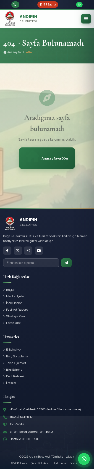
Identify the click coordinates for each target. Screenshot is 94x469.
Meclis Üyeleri (15, 296)
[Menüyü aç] (86, 19)
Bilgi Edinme (14, 369)
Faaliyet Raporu (17, 309)
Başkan (11, 290)
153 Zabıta (49, 4)
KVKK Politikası (19, 463)
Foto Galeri (13, 323)
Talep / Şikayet (16, 363)
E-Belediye (13, 349)
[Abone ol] (66, 262)
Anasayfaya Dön (55, 158)
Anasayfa (14, 52)
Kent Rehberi (15, 376)
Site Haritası (77, 463)
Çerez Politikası (40, 463)
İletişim (11, 383)
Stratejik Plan (15, 316)
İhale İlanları (14, 303)
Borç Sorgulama (17, 356)
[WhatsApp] (84, 459)
